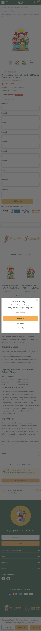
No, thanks (20, 323)
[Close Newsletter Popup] (37, 300)
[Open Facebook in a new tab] (19, 328)
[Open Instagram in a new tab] (22, 328)
